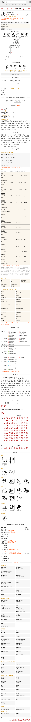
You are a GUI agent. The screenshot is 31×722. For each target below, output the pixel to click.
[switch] (20, 37)
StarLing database (6, 322)
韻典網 (17, 265)
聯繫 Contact (27, 719)
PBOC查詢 (3, 18)
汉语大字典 (15, 18)
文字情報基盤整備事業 (17, 167)
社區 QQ (22, 719)
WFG (19, 105)
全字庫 (21, 18)
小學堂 (3, 265)
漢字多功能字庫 (5, 371)
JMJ (8, 19)
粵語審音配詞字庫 (6, 167)
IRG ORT (20, 720)
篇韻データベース (11, 265)
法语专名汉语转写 (26, 720)
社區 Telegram (16, 719)
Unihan (15, 562)
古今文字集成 (14, 720)
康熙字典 (9, 18)
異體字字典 (3, 19)
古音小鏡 (17, 371)
